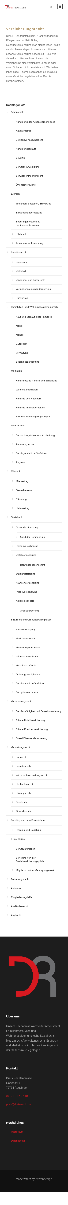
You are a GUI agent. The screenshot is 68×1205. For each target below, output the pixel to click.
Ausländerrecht (19, 906)
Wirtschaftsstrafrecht (27, 656)
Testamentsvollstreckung (29, 243)
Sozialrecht (17, 517)
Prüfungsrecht (23, 793)
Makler (19, 325)
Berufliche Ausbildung (28, 166)
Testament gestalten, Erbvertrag (33, 203)
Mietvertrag (22, 481)
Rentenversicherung (27, 546)
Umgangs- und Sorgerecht (30, 280)
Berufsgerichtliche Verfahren (31, 453)
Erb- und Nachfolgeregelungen (33, 416)
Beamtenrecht (23, 766)
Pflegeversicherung (26, 591)
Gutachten (21, 343)
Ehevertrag (22, 297)
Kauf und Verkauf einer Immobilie (34, 316)
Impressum (17, 1131)
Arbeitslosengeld (25, 600)
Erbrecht (15, 193)
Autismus (16, 888)
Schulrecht (22, 802)
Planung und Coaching (28, 829)
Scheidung (22, 262)
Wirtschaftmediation (27, 389)
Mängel (20, 334)
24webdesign (43, 1179)
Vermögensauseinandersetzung (33, 289)
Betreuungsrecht (20, 879)
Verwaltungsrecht (20, 747)
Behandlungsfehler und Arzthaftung (35, 435)
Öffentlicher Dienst (26, 184)
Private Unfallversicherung (30, 720)
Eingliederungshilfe (21, 897)
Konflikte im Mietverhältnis (30, 407)
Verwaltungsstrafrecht (28, 647)
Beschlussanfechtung (27, 361)
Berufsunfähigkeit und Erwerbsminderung (39, 711)
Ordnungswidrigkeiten (28, 674)
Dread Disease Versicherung (31, 738)
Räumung (21, 499)
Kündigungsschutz (26, 148)
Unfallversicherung (26, 554)
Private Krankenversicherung (32, 729)
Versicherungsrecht (21, 701)
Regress (20, 462)
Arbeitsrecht (17, 112)
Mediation (16, 370)
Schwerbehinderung (27, 527)
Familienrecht (18, 252)
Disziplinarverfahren (27, 692)
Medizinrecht (18, 425)
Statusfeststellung (25, 573)
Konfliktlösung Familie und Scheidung (36, 380)
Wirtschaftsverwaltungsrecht (31, 775)
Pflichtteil (21, 234)
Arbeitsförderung (29, 610)
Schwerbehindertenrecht (29, 175)
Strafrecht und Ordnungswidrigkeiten (31, 619)
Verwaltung (22, 352)
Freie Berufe (18, 838)
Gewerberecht (24, 811)
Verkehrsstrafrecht (26, 665)
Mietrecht (16, 471)
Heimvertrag (22, 508)
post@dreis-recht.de (18, 1104)
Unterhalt (21, 271)
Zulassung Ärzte (25, 444)
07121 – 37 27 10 (17, 1095)
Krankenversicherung (27, 582)
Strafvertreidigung (26, 629)
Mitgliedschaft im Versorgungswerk (35, 870)
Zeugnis (20, 157)
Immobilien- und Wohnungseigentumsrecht (34, 306)
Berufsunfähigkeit (25, 848)
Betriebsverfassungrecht (29, 139)
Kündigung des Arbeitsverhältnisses (35, 121)
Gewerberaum (24, 490)
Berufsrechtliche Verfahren (30, 683)
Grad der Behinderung (32, 537)
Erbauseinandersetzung (29, 212)
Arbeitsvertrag (23, 130)
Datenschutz (18, 1140)
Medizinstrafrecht (25, 638)
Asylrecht (16, 915)
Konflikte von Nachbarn (28, 398)
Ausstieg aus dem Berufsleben (28, 820)
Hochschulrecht (24, 784)
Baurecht (21, 757)
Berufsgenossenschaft (32, 564)
